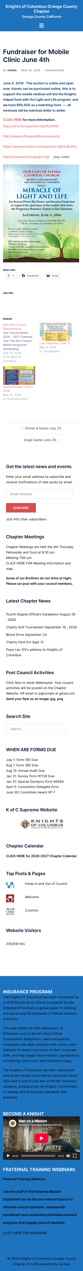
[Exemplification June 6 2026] (19, 375)
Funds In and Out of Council (46, 884)
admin (12, 70)
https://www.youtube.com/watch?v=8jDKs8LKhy (40, 146)
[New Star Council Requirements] (21, 343)
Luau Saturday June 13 (54, 343)
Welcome (32, 897)
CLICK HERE (12, 120)
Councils (31, 910)
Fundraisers (54, 70)
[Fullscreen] (75, 1156)
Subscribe (21, 507)
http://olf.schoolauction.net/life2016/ (31, 126)
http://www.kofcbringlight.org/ (26, 157)
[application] (41, 1138)
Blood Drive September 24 (26, 635)
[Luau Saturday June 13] (55, 332)
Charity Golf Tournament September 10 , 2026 (41, 627)
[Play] (8, 1156)
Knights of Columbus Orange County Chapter (41, 9)
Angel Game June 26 (40, 440)
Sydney (64, 1264)
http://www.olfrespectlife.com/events (31, 136)
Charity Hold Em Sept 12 (25, 642)
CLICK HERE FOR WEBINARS (25, 1233)
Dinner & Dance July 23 (43, 428)
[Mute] (68, 1156)
